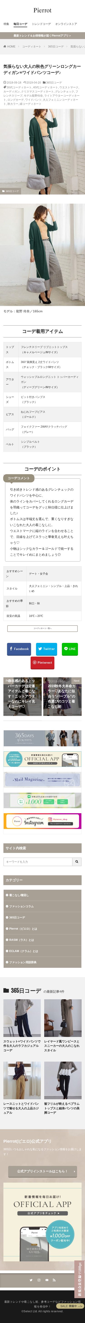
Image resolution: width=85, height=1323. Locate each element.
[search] (77, 861)
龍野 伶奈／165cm (29, 311)
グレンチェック (64, 91)
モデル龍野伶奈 (33, 95)
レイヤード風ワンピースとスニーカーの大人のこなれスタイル (62, 1046)
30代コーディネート (19, 87)
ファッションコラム (21, 906)
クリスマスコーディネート (37, 91)
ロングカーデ (15, 99)
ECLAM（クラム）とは (23, 951)
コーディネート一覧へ (43, 628)
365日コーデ (56, 46)
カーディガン (11, 91)
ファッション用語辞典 (22, 962)
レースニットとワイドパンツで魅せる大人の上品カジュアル (21, 1108)
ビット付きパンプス (33, 397)
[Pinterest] (42, 663)
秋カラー (12, 103)
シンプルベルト (30, 441)
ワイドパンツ (33, 99)
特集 (6, 24)
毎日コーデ (20, 24)
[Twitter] (46, 649)
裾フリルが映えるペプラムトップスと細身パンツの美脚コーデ (62, 1108)
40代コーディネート (45, 87)
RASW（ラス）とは (21, 940)
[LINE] (70, 649)
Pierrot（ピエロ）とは (23, 928)
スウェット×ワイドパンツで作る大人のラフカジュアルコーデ (22, 1046)
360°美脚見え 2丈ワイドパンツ (40, 362)
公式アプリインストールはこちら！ (42, 1171)
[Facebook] (19, 649)
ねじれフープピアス (33, 411)
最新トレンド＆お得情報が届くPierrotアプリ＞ (42, 35)
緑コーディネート (30, 103)
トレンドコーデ (41, 24)
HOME (11, 46)
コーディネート (31, 46)
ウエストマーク (68, 87)
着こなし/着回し (19, 895)
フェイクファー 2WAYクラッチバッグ (44, 426)
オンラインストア (66, 24)
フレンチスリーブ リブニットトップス (44, 347)
